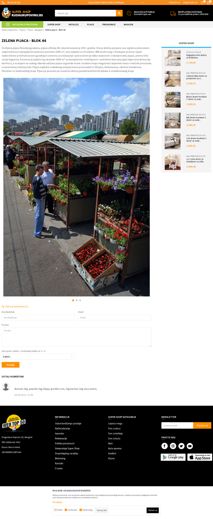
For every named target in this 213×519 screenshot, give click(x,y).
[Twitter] (181, 446)
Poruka (5, 325)
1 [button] (73, 300)
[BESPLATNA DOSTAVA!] (173, 13)
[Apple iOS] (199, 457)
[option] (106, 2)
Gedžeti (112, 453)
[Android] (173, 457)
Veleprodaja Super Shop (67, 448)
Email (80, 312)
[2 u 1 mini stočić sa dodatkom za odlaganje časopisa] (173, 162)
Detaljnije (57, 502)
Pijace (22, 29)
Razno (111, 458)
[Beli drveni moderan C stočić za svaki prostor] (173, 120)
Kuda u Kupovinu (9, 29)
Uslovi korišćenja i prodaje (68, 423)
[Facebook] (164, 446)
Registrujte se (190, 2)
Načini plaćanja (62, 428)
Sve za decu (114, 428)
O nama (59, 468)
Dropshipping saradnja (66, 453)
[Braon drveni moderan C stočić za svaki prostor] (173, 100)
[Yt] (190, 446)
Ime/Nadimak (8, 312)
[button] (89, 13)
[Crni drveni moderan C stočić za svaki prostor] (173, 141)
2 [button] (76, 300)
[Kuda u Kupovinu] (22, 12)
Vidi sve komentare (16, 306)
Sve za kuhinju (115, 433)
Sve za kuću (114, 438)
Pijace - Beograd (35, 29)
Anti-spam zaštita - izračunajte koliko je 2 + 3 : (24, 351)
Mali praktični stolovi (196, 73)
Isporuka (59, 433)
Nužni (60, 510)
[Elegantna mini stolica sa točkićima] (173, 58)
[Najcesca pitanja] (129, 13)
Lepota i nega (115, 423)
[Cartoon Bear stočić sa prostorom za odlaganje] (173, 79)
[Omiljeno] (202, 2)
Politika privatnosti (64, 443)
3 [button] (80, 300)
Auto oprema (114, 448)
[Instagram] (173, 446)
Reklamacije (61, 438)
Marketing (60, 458)
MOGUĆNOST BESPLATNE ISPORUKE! (106, 2)
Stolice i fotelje (193, 52)
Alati (110, 443)
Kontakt (59, 463)
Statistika (72, 510)
